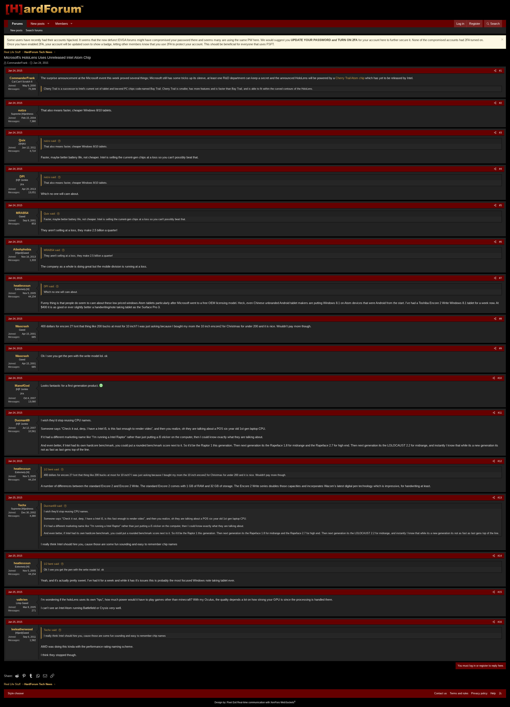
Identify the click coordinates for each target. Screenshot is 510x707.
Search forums (34, 30)
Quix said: (50, 213)
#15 (500, 592)
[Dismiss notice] (501, 40)
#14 (500, 555)
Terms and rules (459, 693)
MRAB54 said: (52, 250)
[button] (48, 23)
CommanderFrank (17, 62)
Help (493, 693)
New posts (38, 23)
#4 (500, 169)
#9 (500, 348)
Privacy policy (479, 693)
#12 (500, 461)
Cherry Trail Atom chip (349, 78)
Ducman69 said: (53, 505)
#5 (500, 205)
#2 (500, 103)
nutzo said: (50, 140)
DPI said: (49, 286)
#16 (500, 622)
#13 (500, 497)
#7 (500, 278)
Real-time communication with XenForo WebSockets (266, 702)
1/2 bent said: (52, 469)
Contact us (440, 693)
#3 (500, 132)
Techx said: (50, 630)
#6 (500, 241)
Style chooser (16, 693)
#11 (500, 412)
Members (61, 23)
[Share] (495, 71)
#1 (500, 70)
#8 (500, 318)
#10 (500, 378)
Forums (17, 23)
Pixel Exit (232, 702)
